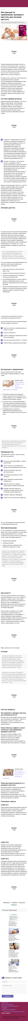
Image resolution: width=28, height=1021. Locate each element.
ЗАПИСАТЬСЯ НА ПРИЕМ (8, 1009)
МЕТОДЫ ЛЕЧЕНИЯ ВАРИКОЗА (10, 1006)
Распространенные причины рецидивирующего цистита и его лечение (13, 969)
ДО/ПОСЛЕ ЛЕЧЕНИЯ (7, 1004)
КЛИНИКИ (4, 1008)
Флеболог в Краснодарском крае (14, 1011)
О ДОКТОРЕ (4, 1002)
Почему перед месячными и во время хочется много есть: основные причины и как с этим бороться (14, 954)
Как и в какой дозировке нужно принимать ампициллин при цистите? (14, 938)
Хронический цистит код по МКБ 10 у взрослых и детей (13, 924)
